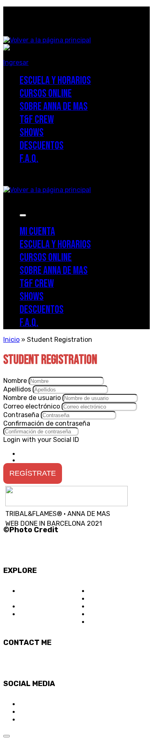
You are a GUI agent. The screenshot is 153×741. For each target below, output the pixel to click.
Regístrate (32, 473)
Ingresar (16, 62)
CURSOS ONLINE (44, 606)
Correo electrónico (32, 406)
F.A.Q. (97, 614)
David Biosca (25, 550)
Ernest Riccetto (29, 540)
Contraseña (22, 415)
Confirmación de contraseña (46, 423)
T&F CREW (104, 591)
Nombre (16, 381)
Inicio (11, 339)
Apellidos (18, 389)
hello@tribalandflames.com (44, 663)
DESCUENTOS (110, 606)
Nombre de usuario (32, 398)
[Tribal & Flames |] (47, 40)
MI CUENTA (105, 622)
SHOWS (100, 599)
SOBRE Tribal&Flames (41, 595)
